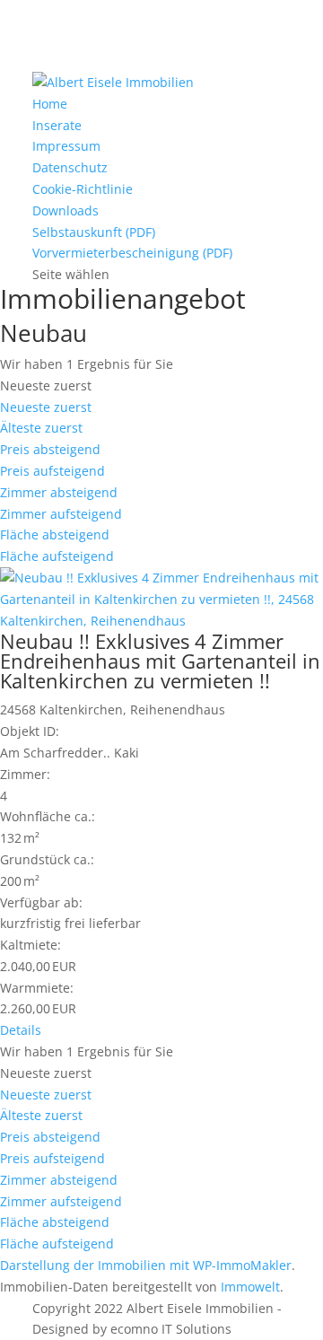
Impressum (66, 145)
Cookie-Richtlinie (82, 188)
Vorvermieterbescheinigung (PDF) (132, 252)
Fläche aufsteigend (57, 556)
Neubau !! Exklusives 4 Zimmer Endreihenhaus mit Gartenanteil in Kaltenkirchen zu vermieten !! (160, 660)
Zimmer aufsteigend (61, 513)
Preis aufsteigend (52, 470)
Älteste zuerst (41, 427)
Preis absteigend (50, 449)
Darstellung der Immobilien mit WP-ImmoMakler (146, 1265)
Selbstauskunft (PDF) (93, 232)
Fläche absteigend (54, 534)
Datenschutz (70, 167)
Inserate (57, 125)
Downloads (65, 210)
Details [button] (20, 1029)
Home (49, 103)
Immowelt (250, 1286)
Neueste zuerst (46, 407)
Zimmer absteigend (59, 492)
